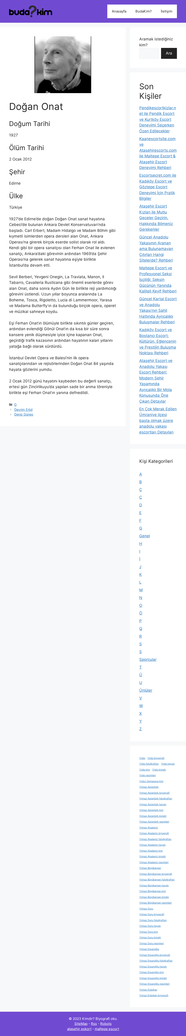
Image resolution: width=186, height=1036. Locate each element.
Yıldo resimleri (147, 775)
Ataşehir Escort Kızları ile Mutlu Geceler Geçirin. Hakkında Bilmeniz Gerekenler (156, 218)
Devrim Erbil (23, 409)
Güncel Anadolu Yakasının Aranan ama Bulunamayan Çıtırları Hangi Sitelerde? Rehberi (156, 249)
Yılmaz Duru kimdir (150, 937)
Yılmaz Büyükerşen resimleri (155, 902)
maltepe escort (107, 1029)
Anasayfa (119, 11)
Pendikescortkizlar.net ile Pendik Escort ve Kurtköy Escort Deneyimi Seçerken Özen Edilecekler (157, 119)
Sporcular (148, 659)
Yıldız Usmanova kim (151, 781)
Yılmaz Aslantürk (149, 787)
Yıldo (142, 758)
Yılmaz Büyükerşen (150, 868)
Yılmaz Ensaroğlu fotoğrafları (156, 960)
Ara (169, 53)
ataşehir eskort (79, 1029)
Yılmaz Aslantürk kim (151, 810)
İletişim (166, 11)
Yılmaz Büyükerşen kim (152, 891)
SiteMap (81, 1023)
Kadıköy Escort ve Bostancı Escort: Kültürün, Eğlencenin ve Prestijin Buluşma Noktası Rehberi (157, 341)
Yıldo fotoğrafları (149, 763)
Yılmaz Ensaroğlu (149, 949)
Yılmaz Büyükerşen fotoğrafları (157, 879)
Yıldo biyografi (155, 758)
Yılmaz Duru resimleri (151, 943)
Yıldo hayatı (168, 763)
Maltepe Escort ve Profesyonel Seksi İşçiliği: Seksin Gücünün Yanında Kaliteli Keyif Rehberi (157, 279)
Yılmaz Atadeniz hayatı (152, 844)
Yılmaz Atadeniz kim (151, 850)
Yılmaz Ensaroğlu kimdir (153, 978)
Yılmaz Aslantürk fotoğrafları (155, 798)
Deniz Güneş (23, 414)
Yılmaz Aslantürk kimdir (152, 816)
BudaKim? (143, 11)
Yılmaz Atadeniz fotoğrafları (155, 839)
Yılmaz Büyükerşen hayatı (154, 885)
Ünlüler (145, 690)
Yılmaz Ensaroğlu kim (151, 972)
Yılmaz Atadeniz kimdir (152, 856)
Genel (144, 536)
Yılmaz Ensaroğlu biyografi (154, 955)
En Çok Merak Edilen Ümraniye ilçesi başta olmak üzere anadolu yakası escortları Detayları (158, 420)
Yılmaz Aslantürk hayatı (152, 804)
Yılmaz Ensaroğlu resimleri (154, 983)
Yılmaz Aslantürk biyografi (154, 792)
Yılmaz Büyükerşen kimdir (154, 897)
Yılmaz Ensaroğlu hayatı (153, 966)
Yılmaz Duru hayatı (150, 925)
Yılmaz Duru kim (148, 931)
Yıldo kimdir (159, 769)
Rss (94, 1023)
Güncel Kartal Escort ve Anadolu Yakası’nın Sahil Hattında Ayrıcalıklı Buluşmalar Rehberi (158, 310)
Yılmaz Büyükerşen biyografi (155, 873)
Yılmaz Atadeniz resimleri (154, 862)
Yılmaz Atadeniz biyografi (154, 833)
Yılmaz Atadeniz (148, 827)
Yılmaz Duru (146, 908)
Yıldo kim (144, 769)
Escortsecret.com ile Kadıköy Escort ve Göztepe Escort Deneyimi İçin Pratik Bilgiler (157, 187)
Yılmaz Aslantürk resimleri (154, 821)
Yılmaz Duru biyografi (151, 914)
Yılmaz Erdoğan (148, 989)
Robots (106, 1023)
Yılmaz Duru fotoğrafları (153, 920)
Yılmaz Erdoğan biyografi (153, 995)
